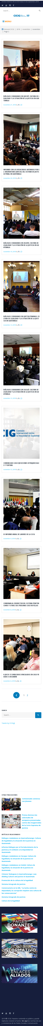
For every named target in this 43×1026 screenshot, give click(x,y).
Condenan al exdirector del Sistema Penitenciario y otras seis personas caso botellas (21, 604)
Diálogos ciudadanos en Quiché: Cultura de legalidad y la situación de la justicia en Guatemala (21, 98)
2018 (18, 29)
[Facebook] (13, 5)
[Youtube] (6, 5)
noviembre (26, 29)
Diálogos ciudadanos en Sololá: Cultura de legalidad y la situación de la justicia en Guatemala (21, 391)
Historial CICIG (8, 29)
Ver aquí (24, 1021)
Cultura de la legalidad (11, 901)
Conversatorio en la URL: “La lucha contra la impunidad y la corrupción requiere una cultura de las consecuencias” (21, 890)
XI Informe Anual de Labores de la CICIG (19, 534)
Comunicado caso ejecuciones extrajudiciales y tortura (21, 464)
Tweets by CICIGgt (8, 723)
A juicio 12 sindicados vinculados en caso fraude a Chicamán (21, 675)
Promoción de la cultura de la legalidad (17, 880)
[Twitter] (2, 5)
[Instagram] (10, 5)
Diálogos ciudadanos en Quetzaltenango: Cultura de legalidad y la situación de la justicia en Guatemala (21, 318)
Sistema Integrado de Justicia (13, 884)
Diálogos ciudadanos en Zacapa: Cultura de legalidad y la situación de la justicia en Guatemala (21, 245)
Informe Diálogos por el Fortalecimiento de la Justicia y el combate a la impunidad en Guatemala (20, 849)
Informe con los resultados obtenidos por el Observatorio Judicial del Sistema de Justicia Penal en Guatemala (21, 171)
